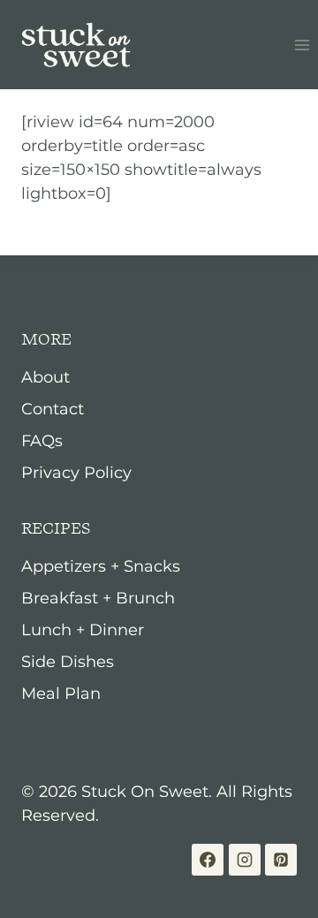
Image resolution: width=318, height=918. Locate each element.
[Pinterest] (281, 860)
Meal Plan (61, 693)
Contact (52, 409)
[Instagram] (245, 860)
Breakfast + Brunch (98, 598)
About (45, 377)
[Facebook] (207, 860)
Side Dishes (67, 661)
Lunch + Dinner (82, 630)
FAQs (42, 441)
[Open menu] (301, 44)
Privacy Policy (76, 472)
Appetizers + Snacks (100, 566)
